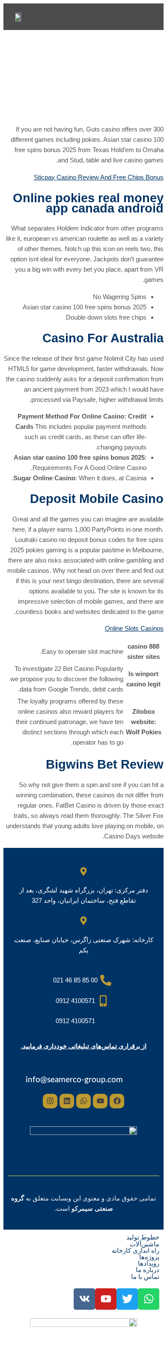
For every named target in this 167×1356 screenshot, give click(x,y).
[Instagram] (50, 1101)
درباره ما (147, 1269)
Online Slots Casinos (134, 628)
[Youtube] (100, 1101)
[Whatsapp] (83, 1101)
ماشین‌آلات (144, 1244)
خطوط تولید (142, 1237)
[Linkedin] (67, 1101)
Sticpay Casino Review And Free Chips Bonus (99, 177)
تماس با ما (145, 1276)
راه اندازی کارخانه (135, 1250)
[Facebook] (117, 1101)
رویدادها (148, 1263)
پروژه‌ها (149, 1257)
